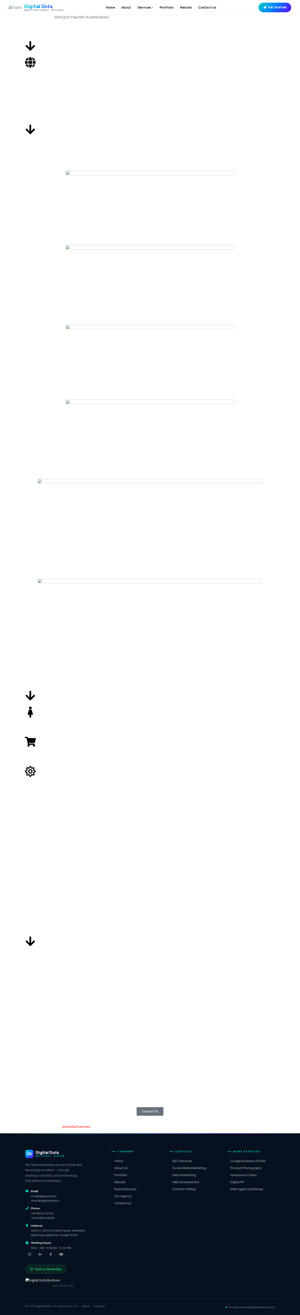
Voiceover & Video (243, 1175)
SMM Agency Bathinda (246, 1189)
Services (145, 7)
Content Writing (184, 1189)
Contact (99, 1306)
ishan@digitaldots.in (45, 1201)
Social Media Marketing (189, 1168)
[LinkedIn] (40, 1254)
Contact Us (207, 7)
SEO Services (182, 1161)
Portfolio (166, 7)
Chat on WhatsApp (48, 1269)
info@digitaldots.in (44, 1196)
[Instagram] (29, 1254)
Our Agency (123, 1196)
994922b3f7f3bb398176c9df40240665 (81, 17)
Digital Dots (44, 1306)
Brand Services (125, 1189)
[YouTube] (61, 1254)
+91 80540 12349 (42, 1213)
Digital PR (237, 1182)
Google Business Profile (248, 1161)
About (126, 7)
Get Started (277, 7)
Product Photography (246, 1168)
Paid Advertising (184, 1175)
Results (186, 7)
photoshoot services (76, 1126)
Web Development (185, 1182)
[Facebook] (50, 1254)
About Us (121, 1168)
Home (110, 7)
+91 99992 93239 (42, 1218)
